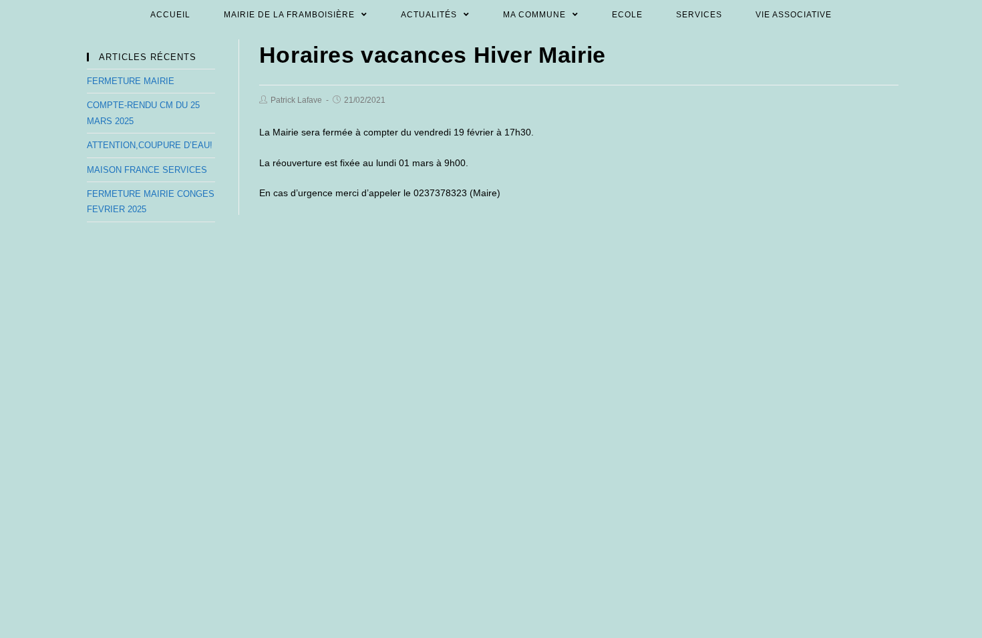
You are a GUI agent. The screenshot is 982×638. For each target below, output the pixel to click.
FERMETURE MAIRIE (130, 81)
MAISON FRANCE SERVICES (147, 170)
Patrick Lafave (296, 100)
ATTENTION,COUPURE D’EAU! (149, 145)
